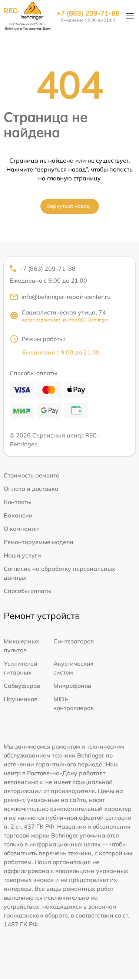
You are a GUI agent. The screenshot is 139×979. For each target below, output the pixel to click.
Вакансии (18, 515)
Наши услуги (22, 555)
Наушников (20, 699)
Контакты (18, 502)
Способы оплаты (28, 591)
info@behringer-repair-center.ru (65, 296)
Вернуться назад (68, 206)
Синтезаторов (73, 641)
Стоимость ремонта (32, 475)
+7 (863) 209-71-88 (88, 13)
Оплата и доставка (31, 488)
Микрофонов (72, 685)
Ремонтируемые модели (38, 542)
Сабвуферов (22, 685)
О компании (21, 528)
